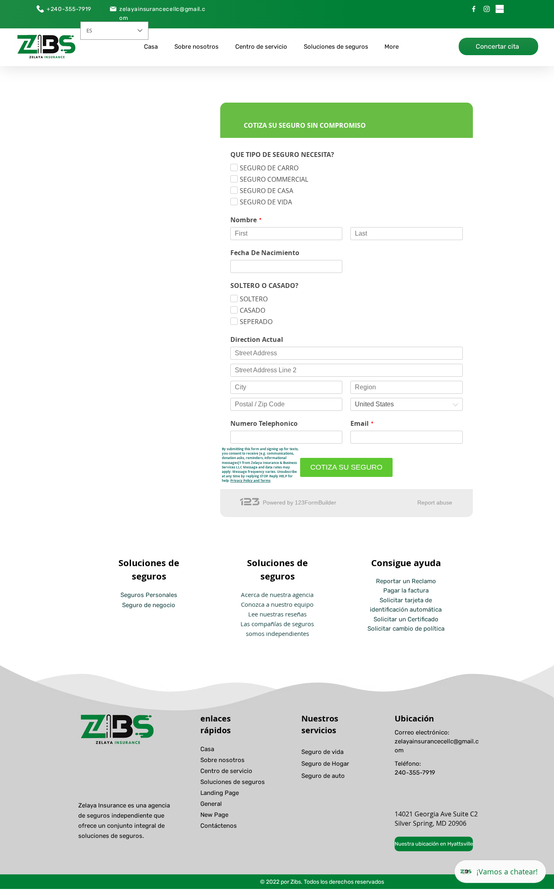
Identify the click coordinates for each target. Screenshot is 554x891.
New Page (214, 814)
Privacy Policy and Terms (250, 480)
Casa (207, 749)
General (211, 803)
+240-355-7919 (69, 9)
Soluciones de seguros (232, 782)
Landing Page (219, 793)
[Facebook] (474, 9)
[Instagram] (487, 9)
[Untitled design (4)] (500, 9)
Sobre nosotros (222, 760)
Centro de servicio (226, 771)
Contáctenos (218, 825)
